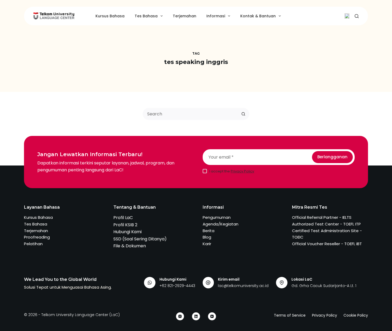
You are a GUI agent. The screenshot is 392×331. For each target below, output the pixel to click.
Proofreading (37, 237)
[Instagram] (180, 316)
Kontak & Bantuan (258, 16)
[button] (347, 16)
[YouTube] (212, 316)
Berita (208, 230)
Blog (207, 237)
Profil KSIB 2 (125, 225)
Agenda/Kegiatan (220, 224)
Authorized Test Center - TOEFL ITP (326, 224)
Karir (207, 244)
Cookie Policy (355, 315)
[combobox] (190, 114)
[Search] (357, 16)
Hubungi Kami (127, 232)
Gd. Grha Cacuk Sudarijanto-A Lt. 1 (323, 285)
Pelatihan (33, 244)
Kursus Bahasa (110, 16)
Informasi (215, 16)
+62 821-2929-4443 (177, 285)
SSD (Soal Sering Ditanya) (140, 239)
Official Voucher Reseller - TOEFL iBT (327, 244)
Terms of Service (290, 315)
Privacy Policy (242, 171)
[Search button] (243, 113)
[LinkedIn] (196, 316)
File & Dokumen (129, 246)
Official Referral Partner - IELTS (321, 217)
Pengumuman (217, 217)
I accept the (231, 171)
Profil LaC (123, 218)
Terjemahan (184, 16)
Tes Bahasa (146, 16)
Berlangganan (332, 157)
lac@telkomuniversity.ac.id (243, 285)
